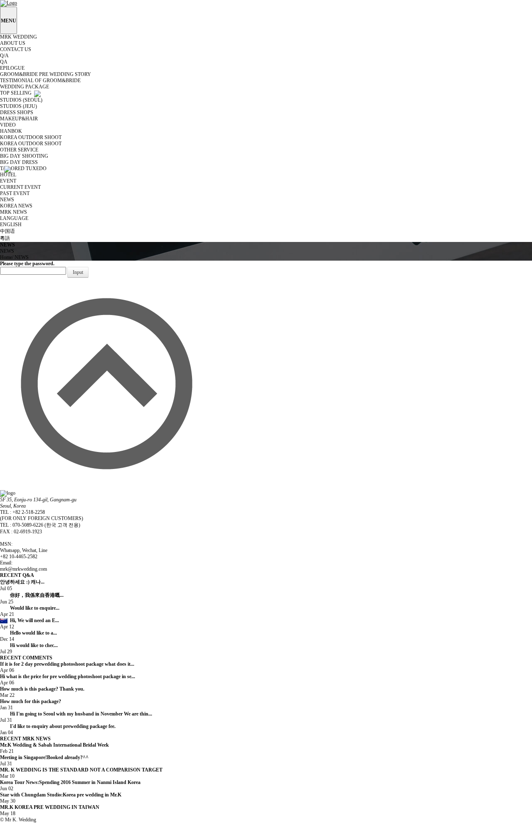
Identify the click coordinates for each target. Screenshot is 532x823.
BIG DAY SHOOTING (24, 156)
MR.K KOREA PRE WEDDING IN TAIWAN (67, 807)
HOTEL (8, 175)
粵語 (5, 238)
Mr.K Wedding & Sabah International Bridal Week (61, 745)
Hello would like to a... (56, 633)
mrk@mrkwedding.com (23, 569)
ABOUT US (13, 43)
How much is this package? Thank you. (42, 689)
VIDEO (8, 125)
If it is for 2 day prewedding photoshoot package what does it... (67, 664)
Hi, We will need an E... (57, 620)
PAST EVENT (15, 193)
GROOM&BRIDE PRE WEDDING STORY (46, 74)
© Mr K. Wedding (18, 820)
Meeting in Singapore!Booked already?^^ (58, 757)
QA (4, 62)
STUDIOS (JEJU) (19, 106)
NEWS (22, 257)
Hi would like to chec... (57, 645)
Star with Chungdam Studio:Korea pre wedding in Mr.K (67, 795)
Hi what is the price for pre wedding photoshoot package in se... (67, 676)
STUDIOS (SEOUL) (22, 100)
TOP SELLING (17, 93)
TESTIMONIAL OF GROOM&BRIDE (41, 80)
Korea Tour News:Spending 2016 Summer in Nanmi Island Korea (72, 782)
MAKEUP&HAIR (19, 119)
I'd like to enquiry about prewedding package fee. (63, 726)
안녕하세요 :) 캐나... (41, 582)
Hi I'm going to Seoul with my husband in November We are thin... (81, 714)
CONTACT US (16, 49)
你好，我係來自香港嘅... (54, 595)
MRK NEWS (14, 212)
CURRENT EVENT (21, 187)
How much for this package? (30, 701)
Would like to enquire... (58, 608)
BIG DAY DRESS (19, 162)
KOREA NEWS (17, 206)
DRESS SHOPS (17, 112)
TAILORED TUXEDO (24, 168)
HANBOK (11, 131)
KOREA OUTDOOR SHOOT (31, 144)
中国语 (8, 231)
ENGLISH (11, 224)
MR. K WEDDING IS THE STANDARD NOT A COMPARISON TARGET (86, 770)
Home (6, 257)
